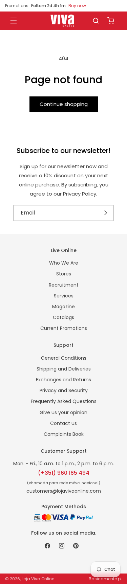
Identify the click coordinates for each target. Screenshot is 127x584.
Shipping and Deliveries (64, 368)
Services (63, 295)
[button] (95, 20)
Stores (63, 273)
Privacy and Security (64, 390)
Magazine (63, 306)
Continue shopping (64, 104)
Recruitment (64, 285)
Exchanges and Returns (63, 379)
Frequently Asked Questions (64, 401)
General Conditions (63, 358)
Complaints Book (64, 434)
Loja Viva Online (38, 579)
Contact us (63, 423)
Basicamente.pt (105, 579)
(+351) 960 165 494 (63, 473)
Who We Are (63, 263)
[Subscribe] (106, 212)
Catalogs (63, 317)
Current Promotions (63, 328)
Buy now (77, 5)
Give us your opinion (63, 412)
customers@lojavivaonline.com (63, 491)
